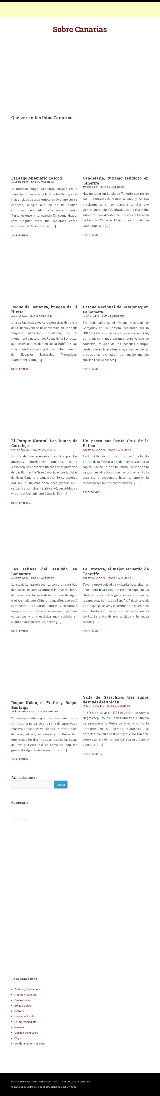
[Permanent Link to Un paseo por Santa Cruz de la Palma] (116, 437)
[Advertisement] (80, 75)
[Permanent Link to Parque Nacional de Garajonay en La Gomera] (116, 303)
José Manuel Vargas (94, 449)
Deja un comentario (42, 182)
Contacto (84, 1081)
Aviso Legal (45, 1081)
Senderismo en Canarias (29, 1043)
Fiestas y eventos (25, 995)
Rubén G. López (91, 316)
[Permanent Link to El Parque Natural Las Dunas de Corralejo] (44, 437)
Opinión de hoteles (26, 1032)
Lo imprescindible (25, 1022)
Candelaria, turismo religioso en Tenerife (116, 180)
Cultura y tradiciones (27, 989)
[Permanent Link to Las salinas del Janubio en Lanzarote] (44, 565)
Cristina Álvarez (20, 449)
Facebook (15, 10)
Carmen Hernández (93, 706)
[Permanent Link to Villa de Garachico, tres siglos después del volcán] (116, 694)
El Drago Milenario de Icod (36, 178)
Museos (19, 1027)
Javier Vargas (90, 187)
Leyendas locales (25, 1016)
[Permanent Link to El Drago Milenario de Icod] (44, 174)
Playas (18, 1038)
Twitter (24, 10)
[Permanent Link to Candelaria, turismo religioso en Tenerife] (116, 174)
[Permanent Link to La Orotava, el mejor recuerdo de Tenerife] (116, 565)
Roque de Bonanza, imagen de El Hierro (44, 309)
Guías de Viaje (23, 1005)
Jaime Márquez (19, 182)
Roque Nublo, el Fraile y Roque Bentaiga (44, 705)
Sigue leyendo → (21, 235)
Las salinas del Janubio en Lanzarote (44, 571)
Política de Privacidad (24, 1081)
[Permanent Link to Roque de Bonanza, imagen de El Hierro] (44, 303)
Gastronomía (22, 1000)
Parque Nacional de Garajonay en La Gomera (116, 309)
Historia (19, 1011)
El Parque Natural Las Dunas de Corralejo (44, 443)
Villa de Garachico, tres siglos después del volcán (116, 699)
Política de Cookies (65, 1081)
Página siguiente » (24, 777)
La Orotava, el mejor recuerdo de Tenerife (116, 571)
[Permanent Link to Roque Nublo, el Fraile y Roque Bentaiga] (44, 699)
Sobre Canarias (80, 29)
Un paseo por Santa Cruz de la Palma (116, 443)
